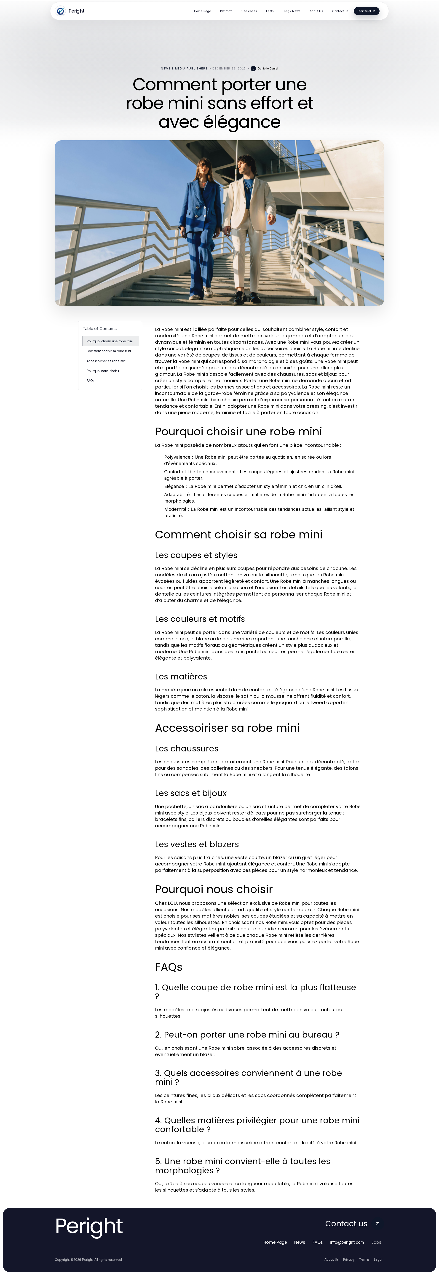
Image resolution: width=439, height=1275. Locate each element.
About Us (331, 1259)
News (299, 1242)
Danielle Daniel (268, 68)
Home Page (275, 1242)
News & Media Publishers (184, 68)
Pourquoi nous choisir (103, 371)
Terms (364, 1259)
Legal (378, 1259)
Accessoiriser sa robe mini (106, 361)
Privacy (349, 1259)
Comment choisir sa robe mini (109, 351)
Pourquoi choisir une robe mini (110, 341)
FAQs (90, 381)
